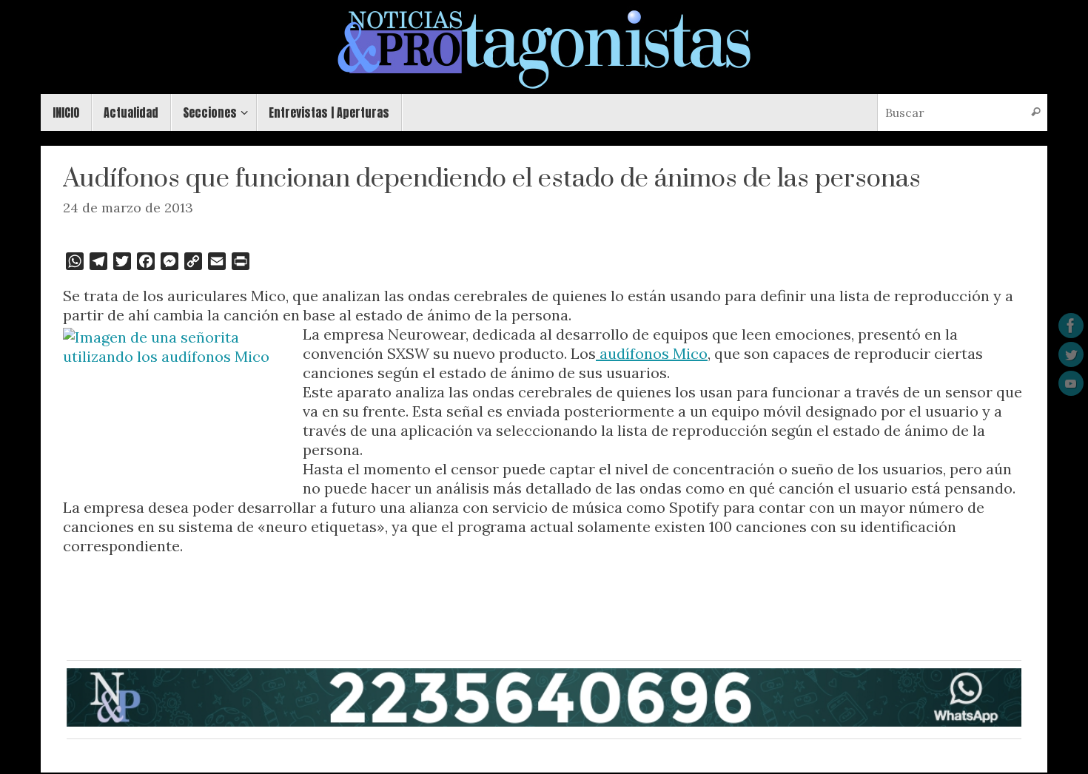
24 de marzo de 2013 (128, 207)
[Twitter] (1071, 354)
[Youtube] (1071, 383)
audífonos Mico (652, 353)
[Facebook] (1071, 325)
